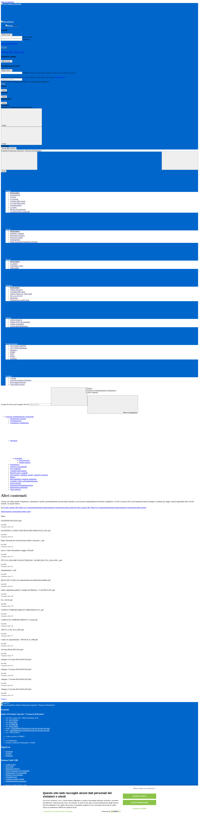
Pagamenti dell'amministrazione (21, 485)
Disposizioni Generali (18, 419)
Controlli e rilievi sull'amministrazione (24, 481)
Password (26, 39)
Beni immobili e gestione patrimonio (23, 479)
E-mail (25, 73)
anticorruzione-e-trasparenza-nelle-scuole (16, 511)
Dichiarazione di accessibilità (16, 773)
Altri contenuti (15, 489)
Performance (14, 465)
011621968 (13, 722)
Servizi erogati (15, 483)
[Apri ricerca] (180, 161)
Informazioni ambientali (18, 487)
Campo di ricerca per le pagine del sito (15, 404)
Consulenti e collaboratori (19, 423)
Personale (14, 441)
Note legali (9, 767)
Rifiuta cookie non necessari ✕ (144, 788)
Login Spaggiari (60, 77)
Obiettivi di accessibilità (14, 775)
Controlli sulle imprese (18, 471)
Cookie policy (11, 765)
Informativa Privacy (13, 769)
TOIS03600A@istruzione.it (30, 728)
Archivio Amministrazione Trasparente (101, 390)
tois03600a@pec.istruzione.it (29, 730)
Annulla (4, 148)
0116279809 (13, 726)
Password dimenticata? (9, 44)
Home (89, 388)
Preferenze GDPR (139, 808)
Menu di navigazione (130, 412)
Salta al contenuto (7, 2)
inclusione (19, 458)
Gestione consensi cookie (15, 779)
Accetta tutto (139, 796)
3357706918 (13, 720)
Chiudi (4, 90)
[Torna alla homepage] (99, 150)
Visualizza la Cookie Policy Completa (57, 811)
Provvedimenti (15, 469)
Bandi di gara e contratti (19, 473)
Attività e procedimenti (18, 467)
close (3, 171)
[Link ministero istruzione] (11, 4)
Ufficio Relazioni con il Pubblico (17, 771)
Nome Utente (27, 37)
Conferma (12, 148)
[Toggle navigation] (19, 161)
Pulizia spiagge (24, 462)
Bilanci (12, 477)
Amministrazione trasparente (16, 781)
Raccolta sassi (24, 460)
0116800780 (13, 724)
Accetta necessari (139, 802)
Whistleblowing (11, 777)
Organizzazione (16, 421)
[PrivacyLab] (115, 811)
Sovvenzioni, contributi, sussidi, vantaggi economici (29, 475)
